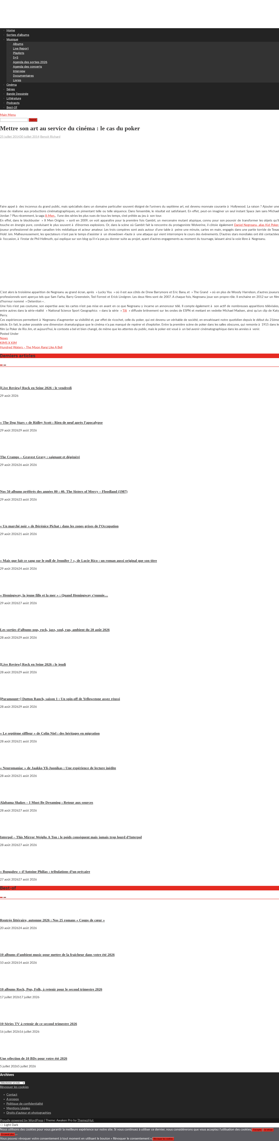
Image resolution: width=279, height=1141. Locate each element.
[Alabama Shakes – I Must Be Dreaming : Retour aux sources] (9, 794)
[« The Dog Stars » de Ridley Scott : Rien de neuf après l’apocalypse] (9, 414)
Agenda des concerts (27, 66)
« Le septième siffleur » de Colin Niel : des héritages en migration (50, 733)
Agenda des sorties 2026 (30, 62)
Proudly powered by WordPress (21, 1120)
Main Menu (8, 115)
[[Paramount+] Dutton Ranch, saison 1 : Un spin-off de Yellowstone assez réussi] (9, 690)
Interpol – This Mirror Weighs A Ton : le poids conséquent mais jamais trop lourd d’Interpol (71, 837)
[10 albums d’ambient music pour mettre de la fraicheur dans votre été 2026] (9, 946)
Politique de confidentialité (24, 1103)
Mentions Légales (18, 1108)
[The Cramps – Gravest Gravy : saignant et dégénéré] (9, 448)
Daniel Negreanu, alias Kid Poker (256, 225)
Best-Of (11, 107)
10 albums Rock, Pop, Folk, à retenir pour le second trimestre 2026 (51, 989)
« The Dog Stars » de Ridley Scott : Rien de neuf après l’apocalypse (51, 422)
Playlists (18, 53)
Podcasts (13, 103)
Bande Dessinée (17, 94)
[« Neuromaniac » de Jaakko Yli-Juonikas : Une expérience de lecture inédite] (9, 759)
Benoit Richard (50, 136)
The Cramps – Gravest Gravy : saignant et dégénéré (40, 457)
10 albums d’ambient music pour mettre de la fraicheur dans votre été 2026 (57, 955)
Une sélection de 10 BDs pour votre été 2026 (33, 1058)
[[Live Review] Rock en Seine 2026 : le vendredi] (9, 379)
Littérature (13, 98)
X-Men (49, 215)
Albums (18, 44)
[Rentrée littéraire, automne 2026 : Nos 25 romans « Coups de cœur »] (9, 912)
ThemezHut (85, 1120)
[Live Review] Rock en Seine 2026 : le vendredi (36, 388)
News (4, 338)
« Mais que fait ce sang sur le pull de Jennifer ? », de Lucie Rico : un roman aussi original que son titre (78, 561)
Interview (19, 71)
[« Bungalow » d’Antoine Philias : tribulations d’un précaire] (9, 863)
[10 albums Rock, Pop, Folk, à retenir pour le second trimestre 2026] (9, 981)
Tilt (125, 310)
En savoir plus (7, 1134)
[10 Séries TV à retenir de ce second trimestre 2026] (9, 1015)
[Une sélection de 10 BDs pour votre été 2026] (9, 1050)
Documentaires (23, 76)
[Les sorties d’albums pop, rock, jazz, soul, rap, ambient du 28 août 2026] (9, 621)
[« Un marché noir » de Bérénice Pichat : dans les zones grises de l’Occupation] (9, 518)
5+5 (15, 57)
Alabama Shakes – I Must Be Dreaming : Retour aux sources (46, 802)
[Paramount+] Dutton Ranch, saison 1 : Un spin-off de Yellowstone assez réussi (60, 699)
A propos (12, 1099)
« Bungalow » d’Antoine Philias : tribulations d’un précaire (45, 872)
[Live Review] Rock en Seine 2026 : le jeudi (33, 664)
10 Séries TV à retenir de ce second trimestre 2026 (38, 1024)
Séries (10, 89)
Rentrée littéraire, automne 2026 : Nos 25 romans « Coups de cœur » (52, 920)
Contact (11, 1094)
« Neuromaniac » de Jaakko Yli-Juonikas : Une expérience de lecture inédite (58, 768)
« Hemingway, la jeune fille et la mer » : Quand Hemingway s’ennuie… (54, 595)
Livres (17, 80)
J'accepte (257, 1130)
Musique (12, 39)
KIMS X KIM (8, 343)
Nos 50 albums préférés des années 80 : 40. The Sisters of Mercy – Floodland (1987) (63, 491)
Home (10, 30)
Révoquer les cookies (14, 1087)
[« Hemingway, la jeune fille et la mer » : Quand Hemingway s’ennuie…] (9, 587)
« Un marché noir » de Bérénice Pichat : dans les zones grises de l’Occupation (59, 526)
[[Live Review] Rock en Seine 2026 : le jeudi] (9, 656)
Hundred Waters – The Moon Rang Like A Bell (31, 347)
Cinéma (11, 85)
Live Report (21, 48)
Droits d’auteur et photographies (28, 1112)
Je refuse (268, 1130)
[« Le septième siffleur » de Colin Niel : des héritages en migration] (9, 725)
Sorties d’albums (17, 35)
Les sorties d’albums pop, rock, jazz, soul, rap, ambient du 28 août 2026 (55, 630)
